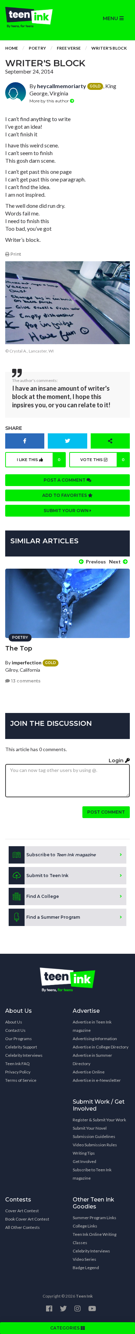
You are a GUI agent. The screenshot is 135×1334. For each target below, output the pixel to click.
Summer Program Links (94, 1217)
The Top (18, 648)
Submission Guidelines (94, 1136)
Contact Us (15, 1030)
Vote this (102, 459)
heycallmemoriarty (61, 86)
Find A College (42, 896)
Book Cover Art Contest (27, 1219)
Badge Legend (86, 1267)
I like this (39, 459)
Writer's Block (109, 48)
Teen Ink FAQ (17, 1063)
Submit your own (67, 510)
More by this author (49, 100)
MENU (111, 18)
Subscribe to (61, 854)
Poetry (37, 48)
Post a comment (65, 480)
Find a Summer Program (53, 917)
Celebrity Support (21, 1047)
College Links (85, 1226)
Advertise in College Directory (100, 1047)
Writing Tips (84, 1153)
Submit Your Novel (90, 1128)
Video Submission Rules (95, 1144)
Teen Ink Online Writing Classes (94, 1238)
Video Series (84, 1259)
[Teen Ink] (33, 17)
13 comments (25, 680)
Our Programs (18, 1038)
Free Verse (69, 48)
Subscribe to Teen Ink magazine (92, 1174)
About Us (13, 1022)
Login (117, 760)
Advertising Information (95, 1038)
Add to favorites (65, 495)
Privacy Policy (17, 1071)
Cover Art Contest (22, 1210)
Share (13, 428)
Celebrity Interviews (24, 1055)
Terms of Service (20, 1080)
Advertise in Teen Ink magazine (92, 1026)
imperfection (27, 662)
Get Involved (84, 1161)
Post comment (106, 812)
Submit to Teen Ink (47, 875)
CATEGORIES (65, 1328)
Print (15, 254)
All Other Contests (22, 1227)
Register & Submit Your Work (99, 1119)
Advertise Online (89, 1071)
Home (11, 48)
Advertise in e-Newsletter (97, 1080)
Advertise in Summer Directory (92, 1059)
